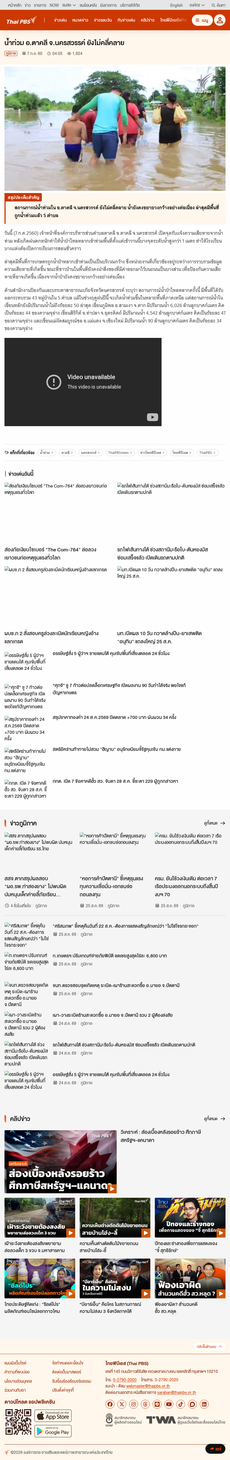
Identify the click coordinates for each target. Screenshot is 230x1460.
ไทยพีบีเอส (180, 452)
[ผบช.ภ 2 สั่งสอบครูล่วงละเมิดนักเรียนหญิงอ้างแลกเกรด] (58, 596)
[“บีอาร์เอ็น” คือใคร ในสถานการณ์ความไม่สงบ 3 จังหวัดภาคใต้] (115, 1278)
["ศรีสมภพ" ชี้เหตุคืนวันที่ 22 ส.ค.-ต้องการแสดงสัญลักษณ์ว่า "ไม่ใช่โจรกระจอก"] (26, 935)
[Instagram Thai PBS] (133, 1404)
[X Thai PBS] (121, 1404)
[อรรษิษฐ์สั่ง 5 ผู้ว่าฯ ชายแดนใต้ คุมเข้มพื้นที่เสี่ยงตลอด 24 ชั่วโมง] (26, 664)
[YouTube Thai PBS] (168, 1404)
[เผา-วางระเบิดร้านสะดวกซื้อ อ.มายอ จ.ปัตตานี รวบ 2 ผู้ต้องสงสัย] (26, 1024)
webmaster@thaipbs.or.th (148, 1386)
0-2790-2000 (125, 1379)
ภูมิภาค (11, 53)
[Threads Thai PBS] (145, 1404)
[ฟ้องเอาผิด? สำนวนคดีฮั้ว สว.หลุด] (190, 1278)
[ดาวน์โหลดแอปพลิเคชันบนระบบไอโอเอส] (53, 1415)
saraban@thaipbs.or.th (176, 1392)
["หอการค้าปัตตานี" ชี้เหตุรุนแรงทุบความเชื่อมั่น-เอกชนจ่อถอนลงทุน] (115, 852)
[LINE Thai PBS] (157, 1404)
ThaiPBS (205, 452)
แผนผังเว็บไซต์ (15, 1363)
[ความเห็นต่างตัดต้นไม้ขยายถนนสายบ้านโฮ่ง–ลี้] (115, 1218)
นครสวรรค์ (88, 452)
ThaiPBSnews (118, 452)
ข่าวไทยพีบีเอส (150, 452)
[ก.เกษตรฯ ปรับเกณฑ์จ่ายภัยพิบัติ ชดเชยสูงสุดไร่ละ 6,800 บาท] (26, 964)
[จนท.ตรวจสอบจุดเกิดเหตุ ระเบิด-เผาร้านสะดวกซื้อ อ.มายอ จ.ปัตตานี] (26, 994)
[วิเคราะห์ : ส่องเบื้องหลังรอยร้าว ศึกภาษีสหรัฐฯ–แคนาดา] (60, 1161)
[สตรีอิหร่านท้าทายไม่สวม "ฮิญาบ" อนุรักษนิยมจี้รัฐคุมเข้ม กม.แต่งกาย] (26, 760)
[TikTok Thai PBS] (180, 1404)
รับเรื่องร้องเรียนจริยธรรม (71, 1381)
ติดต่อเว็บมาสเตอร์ (66, 1372)
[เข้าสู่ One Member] (220, 20)
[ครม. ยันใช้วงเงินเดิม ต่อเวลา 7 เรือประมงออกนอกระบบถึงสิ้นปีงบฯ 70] (190, 852)
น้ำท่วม (45, 452)
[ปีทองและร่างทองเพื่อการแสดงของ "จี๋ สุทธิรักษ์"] (190, 1218)
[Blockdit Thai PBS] (192, 1404)
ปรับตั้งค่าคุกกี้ (63, 1390)
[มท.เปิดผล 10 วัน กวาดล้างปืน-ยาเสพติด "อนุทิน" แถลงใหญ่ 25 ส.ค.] (171, 596)
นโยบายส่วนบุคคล (18, 1381)
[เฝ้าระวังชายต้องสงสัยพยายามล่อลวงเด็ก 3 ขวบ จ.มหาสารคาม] (39, 1218)
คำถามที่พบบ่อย (16, 1372)
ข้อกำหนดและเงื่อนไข (67, 1363)
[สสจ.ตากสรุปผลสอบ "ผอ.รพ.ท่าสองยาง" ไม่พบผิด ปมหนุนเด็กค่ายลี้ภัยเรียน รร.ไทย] (39, 852)
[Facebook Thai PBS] (109, 1404)
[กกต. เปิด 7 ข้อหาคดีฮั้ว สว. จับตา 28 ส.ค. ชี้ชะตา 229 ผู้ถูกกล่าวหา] (26, 792)
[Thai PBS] (22, 20)
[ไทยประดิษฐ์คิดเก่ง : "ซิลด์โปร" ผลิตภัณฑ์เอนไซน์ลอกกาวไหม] (39, 1278)
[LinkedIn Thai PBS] (204, 1404)
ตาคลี (65, 452)
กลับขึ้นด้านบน (206, 1346)
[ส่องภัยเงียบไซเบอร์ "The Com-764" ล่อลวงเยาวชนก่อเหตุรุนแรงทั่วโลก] (58, 512)
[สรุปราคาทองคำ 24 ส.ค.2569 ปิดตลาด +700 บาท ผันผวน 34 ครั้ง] (26, 728)
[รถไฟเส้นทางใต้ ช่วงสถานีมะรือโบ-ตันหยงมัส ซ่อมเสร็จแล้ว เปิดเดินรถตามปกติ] (171, 512)
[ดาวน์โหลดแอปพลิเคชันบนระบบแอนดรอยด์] (53, 1431)
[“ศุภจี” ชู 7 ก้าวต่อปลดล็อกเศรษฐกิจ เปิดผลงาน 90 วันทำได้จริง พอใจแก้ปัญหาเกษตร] (26, 696)
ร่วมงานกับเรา (15, 1390)
